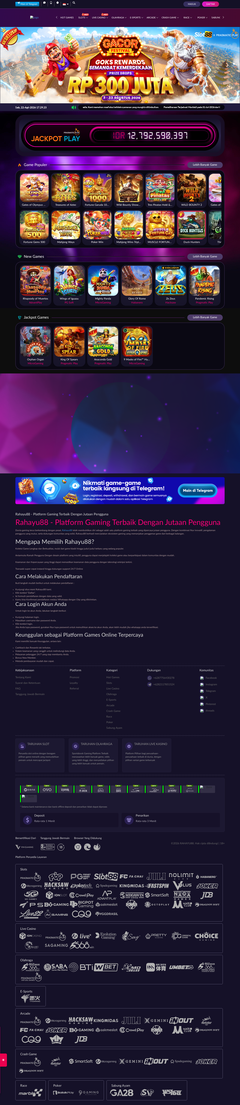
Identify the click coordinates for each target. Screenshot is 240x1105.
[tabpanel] (120, 65)
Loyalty (74, 683)
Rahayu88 (67, 530)
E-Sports (135, 17)
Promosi (74, 677)
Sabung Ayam (114, 728)
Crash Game (169, 17)
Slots (82, 17)
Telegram (211, 691)
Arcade (151, 17)
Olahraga (118, 17)
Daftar (210, 4)
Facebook (211, 678)
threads (210, 710)
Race (187, 17)
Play (72, 138)
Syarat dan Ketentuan (27, 683)
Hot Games (67, 17)
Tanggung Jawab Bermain (30, 694)
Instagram (211, 684)
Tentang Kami (23, 677)
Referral (74, 688)
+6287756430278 (163, 678)
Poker (201, 17)
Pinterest (211, 704)
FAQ (17, 688)
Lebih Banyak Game (205, 164)
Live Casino (99, 17)
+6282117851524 (163, 684)
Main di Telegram (28, 4)
